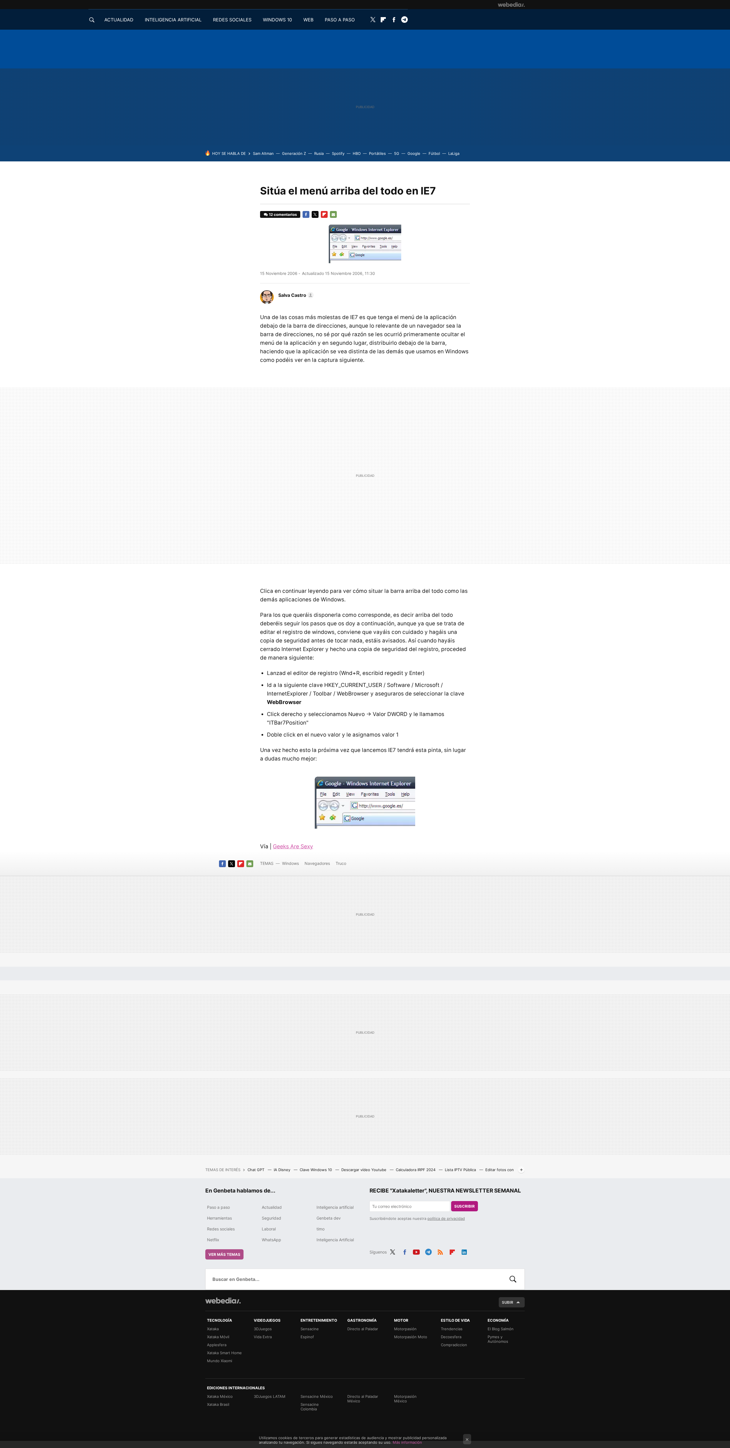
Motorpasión (405, 1329)
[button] (295, 295)
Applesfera (216, 1344)
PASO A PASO (340, 20)
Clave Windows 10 (316, 1169)
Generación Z (294, 153)
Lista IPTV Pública (461, 1169)
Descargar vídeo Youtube (364, 1169)
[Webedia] (511, 4)
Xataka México (220, 1396)
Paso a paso (218, 1207)
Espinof (307, 1337)
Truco (341, 863)
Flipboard (383, 19)
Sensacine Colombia (310, 1406)
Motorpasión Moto (410, 1337)
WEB (308, 20)
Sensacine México (317, 1396)
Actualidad (272, 1207)
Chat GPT (256, 1169)
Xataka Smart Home (224, 1352)
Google (413, 153)
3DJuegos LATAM (269, 1396)
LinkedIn (464, 1251)
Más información (407, 1442)
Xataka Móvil (218, 1337)
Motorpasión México (405, 1398)
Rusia (319, 153)
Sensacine (310, 1329)
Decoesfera (451, 1337)
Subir (507, 1302)
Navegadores (317, 863)
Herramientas (219, 1218)
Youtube (416, 1251)
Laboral (269, 1228)
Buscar (513, 1279)
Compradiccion (454, 1344)
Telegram (404, 19)
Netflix (213, 1239)
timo (321, 1228)
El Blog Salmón (501, 1329)
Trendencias (452, 1329)
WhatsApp (271, 1239)
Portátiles (377, 153)
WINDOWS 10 (277, 20)
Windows (290, 863)
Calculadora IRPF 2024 (416, 1169)
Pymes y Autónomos (498, 1339)
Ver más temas (224, 1254)
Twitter (372, 19)
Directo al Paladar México (362, 1398)
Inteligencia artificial (335, 1207)
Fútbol (434, 153)
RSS (440, 1251)
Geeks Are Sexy (293, 846)
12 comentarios (283, 214)
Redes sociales (221, 1228)
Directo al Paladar (362, 1329)
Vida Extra (263, 1337)
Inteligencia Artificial (335, 1239)
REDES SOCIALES (232, 20)
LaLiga (453, 153)
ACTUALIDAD (118, 20)
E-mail (333, 214)
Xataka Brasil (218, 1404)
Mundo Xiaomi (219, 1360)
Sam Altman (263, 153)
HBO (357, 153)
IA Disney (282, 1169)
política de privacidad (446, 1218)
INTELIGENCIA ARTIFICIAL (173, 20)
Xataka (213, 1329)
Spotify (338, 153)
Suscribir (464, 1206)
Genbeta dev (329, 1218)
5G (396, 153)
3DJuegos (263, 1329)
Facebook (393, 19)
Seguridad (271, 1218)
